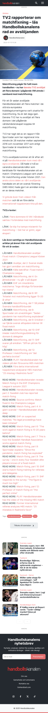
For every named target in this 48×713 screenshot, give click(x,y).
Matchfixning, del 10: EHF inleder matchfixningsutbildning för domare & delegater (21, 333)
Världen (5, 13)
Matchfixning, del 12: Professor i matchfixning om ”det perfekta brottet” (19, 353)
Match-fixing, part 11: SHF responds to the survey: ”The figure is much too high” (23, 479)
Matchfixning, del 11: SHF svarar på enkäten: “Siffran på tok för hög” (21, 343)
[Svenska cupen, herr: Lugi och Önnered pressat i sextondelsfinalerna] (10, 595)
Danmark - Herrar (27, 575)
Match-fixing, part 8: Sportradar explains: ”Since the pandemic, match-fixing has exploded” (22, 449)
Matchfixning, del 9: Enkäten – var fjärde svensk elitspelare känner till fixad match (23, 323)
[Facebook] (20, 696)
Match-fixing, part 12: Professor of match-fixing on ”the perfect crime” (20, 489)
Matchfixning (27, 516)
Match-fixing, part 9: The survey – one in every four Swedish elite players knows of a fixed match (23, 459)
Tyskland (23, 558)
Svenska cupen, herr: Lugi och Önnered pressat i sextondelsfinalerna (32, 594)
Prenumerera (38, 657)
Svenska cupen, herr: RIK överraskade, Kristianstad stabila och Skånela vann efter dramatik (32, 549)
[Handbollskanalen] (6, 37)
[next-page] (27, 621)
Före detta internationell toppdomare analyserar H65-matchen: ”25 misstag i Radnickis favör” (22, 369)
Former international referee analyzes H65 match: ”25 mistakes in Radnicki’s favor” (20, 506)
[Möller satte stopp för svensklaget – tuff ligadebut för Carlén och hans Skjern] (10, 580)
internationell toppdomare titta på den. (22, 203)
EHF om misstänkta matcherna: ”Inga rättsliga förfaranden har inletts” (22, 286)
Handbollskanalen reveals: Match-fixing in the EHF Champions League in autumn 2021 (23, 383)
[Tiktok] (34, 696)
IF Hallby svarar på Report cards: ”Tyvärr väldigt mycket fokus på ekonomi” (32, 611)
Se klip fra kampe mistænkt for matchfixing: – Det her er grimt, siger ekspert (22, 230)
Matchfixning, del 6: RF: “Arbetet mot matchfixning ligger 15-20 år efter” (22, 296)
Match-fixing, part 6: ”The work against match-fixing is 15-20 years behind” (23, 429)
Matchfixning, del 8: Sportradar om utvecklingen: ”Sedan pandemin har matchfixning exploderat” (23, 313)
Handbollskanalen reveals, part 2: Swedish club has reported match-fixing (23, 393)
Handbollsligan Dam (28, 605)
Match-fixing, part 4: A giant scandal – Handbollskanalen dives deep (22, 409)
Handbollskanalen (16, 38)
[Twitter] (27, 696)
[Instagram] (13, 696)
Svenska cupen (26, 543)
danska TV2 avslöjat (34, 87)
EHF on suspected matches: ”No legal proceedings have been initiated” (21, 419)
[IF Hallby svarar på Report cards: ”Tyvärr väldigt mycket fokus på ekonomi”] (10, 610)
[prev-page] (20, 621)
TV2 (35, 516)
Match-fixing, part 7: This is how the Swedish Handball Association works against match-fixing (23, 439)
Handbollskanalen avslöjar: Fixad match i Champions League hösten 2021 (23, 256)
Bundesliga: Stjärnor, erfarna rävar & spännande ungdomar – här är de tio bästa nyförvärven (31, 565)
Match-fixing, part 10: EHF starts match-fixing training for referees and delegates (23, 469)
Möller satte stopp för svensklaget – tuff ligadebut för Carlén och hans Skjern (31, 581)
